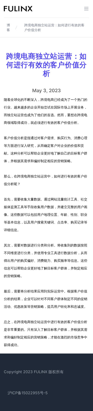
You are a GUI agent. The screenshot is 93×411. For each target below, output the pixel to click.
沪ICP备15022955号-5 (28, 392)
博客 (8, 27)
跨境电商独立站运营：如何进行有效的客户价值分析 (54, 27)
